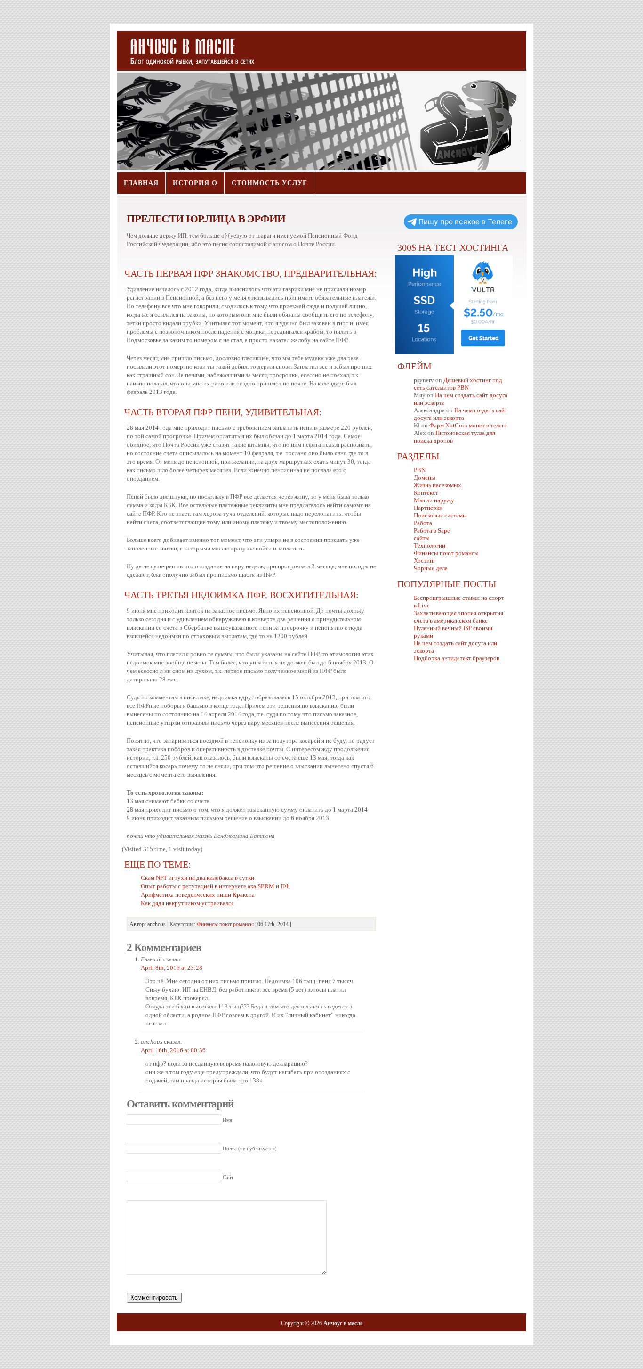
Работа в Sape (432, 530)
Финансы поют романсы (225, 924)
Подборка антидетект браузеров (456, 658)
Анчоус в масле (187, 47)
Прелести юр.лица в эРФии (206, 219)
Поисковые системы (440, 515)
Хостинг (424, 560)
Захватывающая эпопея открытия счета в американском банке (458, 616)
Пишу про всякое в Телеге (465, 221)
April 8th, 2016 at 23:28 (171, 967)
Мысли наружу (434, 500)
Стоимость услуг (269, 183)
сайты (422, 537)
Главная (141, 183)
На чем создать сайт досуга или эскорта (460, 414)
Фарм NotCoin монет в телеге (468, 425)
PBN (420, 470)
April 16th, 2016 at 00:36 (173, 1050)
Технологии (429, 545)
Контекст (426, 492)
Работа (423, 522)
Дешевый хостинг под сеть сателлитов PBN (458, 384)
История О (195, 183)
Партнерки (428, 507)
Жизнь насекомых (437, 485)
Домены (424, 477)
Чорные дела (431, 568)
